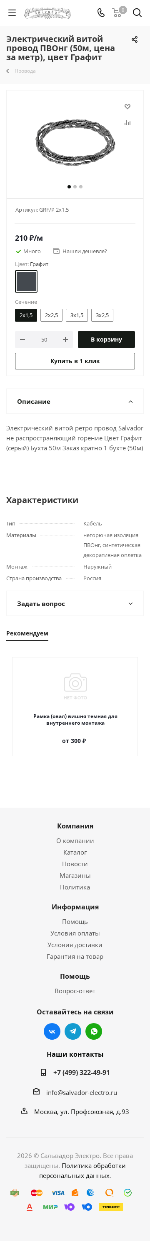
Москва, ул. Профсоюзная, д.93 (81, 1111)
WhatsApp (93, 1031)
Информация (75, 906)
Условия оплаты (75, 933)
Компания (75, 826)
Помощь (75, 921)
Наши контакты (75, 1054)
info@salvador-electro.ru (81, 1092)
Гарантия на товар (75, 956)
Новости (75, 864)
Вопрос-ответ (75, 991)
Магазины (75, 875)
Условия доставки (75, 945)
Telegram (73, 1031)
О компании (75, 840)
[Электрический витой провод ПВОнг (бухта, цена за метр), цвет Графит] (75, 142)
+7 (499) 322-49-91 (81, 1072)
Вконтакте (52, 1031)
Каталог (75, 852)
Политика (75, 887)
